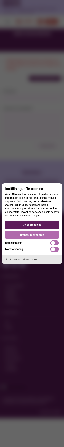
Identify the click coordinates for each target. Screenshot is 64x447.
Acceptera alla (32, 224)
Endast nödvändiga (32, 234)
